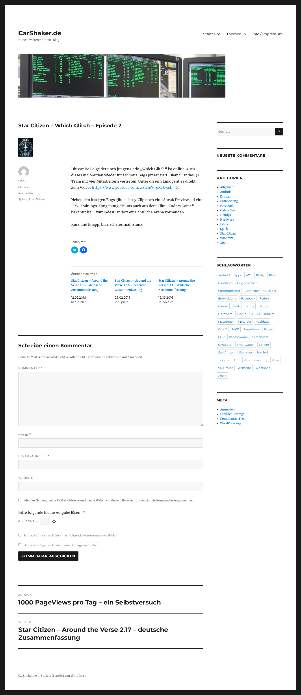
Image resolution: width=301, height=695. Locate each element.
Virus (275, 360)
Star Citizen (37, 199)
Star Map (245, 352)
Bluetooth (225, 283)
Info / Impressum (268, 34)
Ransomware (238, 337)
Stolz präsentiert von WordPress (63, 676)
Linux (224, 224)
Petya (268, 329)
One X (222, 329)
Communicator (229, 290)
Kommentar (30, 368)
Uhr (237, 360)
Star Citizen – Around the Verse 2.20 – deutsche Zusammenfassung (133, 285)
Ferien (264, 298)
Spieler (264, 344)
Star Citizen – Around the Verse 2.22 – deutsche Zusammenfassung (176, 285)
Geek (236, 306)
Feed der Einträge (232, 414)
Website (25, 477)
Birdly (260, 275)
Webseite (244, 368)
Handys (225, 215)
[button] (25, 147)
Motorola (244, 321)
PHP (221, 337)
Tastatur (224, 360)
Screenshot (260, 337)
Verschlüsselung (256, 360)
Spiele (22, 199)
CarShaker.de (39, 33)
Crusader (269, 290)
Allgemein (227, 187)
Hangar (263, 306)
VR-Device (225, 368)
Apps (238, 275)
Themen (234, 34)
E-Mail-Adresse (34, 456)
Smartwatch (246, 344)
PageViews (251, 329)
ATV (248, 275)
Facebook (227, 206)
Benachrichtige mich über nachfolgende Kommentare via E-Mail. (71, 535)
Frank (22, 181)
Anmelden (227, 409)
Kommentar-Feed (232, 419)
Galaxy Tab (228, 210)
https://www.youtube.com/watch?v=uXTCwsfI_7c (135, 187)
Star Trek (262, 352)
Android (226, 192)
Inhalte (269, 314)
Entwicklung (229, 201)
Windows (226, 238)
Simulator (225, 344)
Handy (249, 306)
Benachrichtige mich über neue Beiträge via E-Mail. (61, 545)
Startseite (211, 34)
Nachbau (262, 321)
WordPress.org (230, 423)
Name (24, 434)
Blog (272, 275)
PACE (235, 329)
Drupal (225, 196)
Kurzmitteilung (29, 193)
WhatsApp (263, 368)
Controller (252, 290)
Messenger (226, 321)
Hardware (227, 220)
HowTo (241, 314)
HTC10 (255, 314)
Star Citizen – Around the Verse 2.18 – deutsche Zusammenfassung (89, 285)
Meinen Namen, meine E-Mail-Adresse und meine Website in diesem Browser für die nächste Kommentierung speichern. (109, 500)
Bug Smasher (247, 283)
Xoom (224, 243)
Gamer (223, 306)
